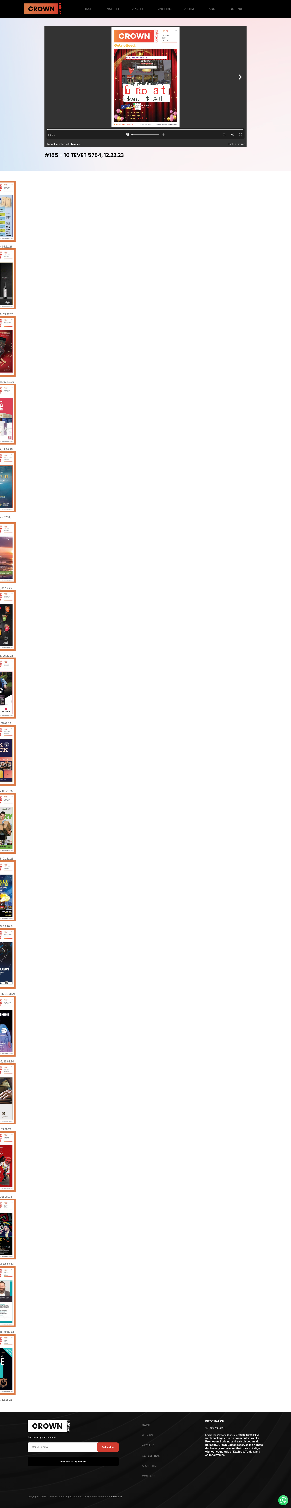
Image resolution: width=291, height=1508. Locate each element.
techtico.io (116, 1496)
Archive (189, 9)
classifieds (151, 1455)
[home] (42, 8)
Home (146, 1424)
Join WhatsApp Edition (73, 1461)
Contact (236, 9)
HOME (88, 9)
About (213, 9)
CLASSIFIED (139, 9)
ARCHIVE (148, 1445)
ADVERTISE (113, 9)
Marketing (165, 9)
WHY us (147, 1435)
